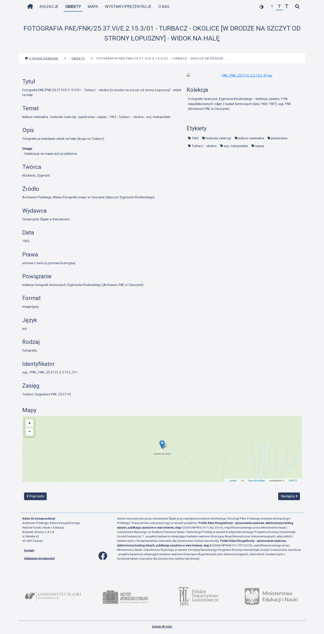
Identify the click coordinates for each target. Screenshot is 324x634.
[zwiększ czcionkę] (286, 6)
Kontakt (29, 550)
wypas (259, 146)
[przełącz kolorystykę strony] (261, 6)
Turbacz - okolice (204, 146)
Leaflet (232, 480)
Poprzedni (36, 496)
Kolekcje (49, 6)
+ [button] (29, 423)
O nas (163, 6)
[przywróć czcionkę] (279, 6)
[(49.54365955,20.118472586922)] (162, 444)
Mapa (93, 6)
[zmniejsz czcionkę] (272, 6)
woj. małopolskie (236, 146)
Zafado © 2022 (162, 626)
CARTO (293, 480)
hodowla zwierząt (218, 138)
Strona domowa (43, 58)
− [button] (29, 431)
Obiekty (73, 6)
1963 (195, 138)
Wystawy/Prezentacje (128, 6)
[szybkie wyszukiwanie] (297, 6)
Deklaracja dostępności (39, 558)
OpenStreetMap (256, 480)
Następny (288, 496)
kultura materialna (251, 138)
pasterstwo (279, 138)
